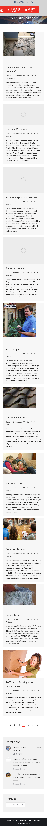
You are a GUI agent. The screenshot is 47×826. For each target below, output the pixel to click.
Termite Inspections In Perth (22, 197)
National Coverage (16, 129)
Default (8, 76)
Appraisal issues (15, 267)
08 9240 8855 (23, 2)
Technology (12, 349)
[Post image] (8, 748)
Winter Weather (15, 483)
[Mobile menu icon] (42, 9)
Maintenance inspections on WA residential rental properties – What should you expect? (27, 762)
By (19, 76)
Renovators (12, 614)
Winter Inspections (16, 417)
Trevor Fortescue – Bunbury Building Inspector (27, 748)
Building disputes (15, 549)
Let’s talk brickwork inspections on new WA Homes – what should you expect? (26, 777)
